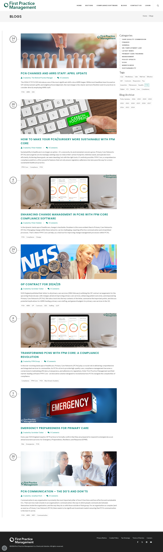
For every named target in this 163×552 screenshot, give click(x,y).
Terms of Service (138, 538)
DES (33, 92)
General (126, 45)
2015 (127, 107)
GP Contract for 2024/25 (41, 284)
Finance (125, 42)
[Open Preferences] (4, 548)
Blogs (151, 16)
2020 (133, 103)
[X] (142, 542)
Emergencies (30, 444)
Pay (143, 81)
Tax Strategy (125, 538)
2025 (139, 99)
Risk (23, 444)
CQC (121, 77)
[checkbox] (120, 39)
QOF (57, 305)
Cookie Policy (114, 538)
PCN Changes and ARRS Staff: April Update (54, 73)
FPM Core (25, 167)
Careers (149, 538)
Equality (141, 85)
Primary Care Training (132, 54)
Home (145, 16)
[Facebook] (137, 542)
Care (138, 89)
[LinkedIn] (146, 542)
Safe (136, 77)
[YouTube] (151, 542)
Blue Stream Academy (52, 381)
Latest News (128, 51)
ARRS (28, 92)
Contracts (39, 305)
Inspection (123, 85)
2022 (122, 103)
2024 (144, 99)
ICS (127, 89)
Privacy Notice (102, 538)
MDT (33, 515)
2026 (133, 99)
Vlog (124, 62)
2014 (133, 107)
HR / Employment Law (132, 48)
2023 (150, 99)
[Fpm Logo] (20, 5)
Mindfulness (128, 65)
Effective (149, 77)
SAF (121, 81)
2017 (149, 103)
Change (38, 237)
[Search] (158, 5)
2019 (138, 103)
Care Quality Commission (134, 39)
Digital (122, 89)
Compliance (34, 167)
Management (128, 57)
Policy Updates (125, 99)
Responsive (136, 81)
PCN (23, 92)
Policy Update (129, 59)
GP (33, 305)
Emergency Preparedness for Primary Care (55, 428)
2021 (127, 103)
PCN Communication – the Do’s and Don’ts (54, 491)
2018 (143, 103)
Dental (132, 89)
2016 (122, 107)
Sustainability (129, 68)
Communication (42, 515)
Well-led (142, 77)
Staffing (51, 305)
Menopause (132, 85)
